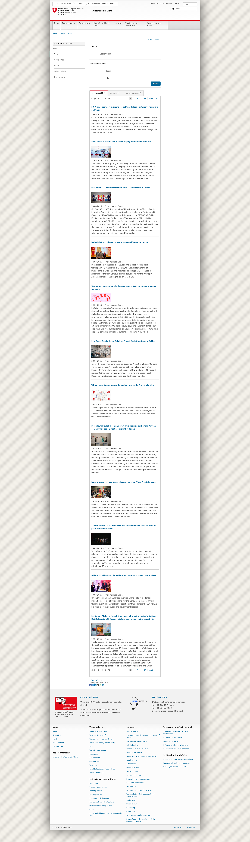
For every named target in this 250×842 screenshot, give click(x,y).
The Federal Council (64, 4)
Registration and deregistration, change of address (143, 736)
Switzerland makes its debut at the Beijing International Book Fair (121, 141)
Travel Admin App (96, 773)
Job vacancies (57, 746)
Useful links (130, 800)
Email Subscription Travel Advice (102, 769)
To (109, 78)
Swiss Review (131, 804)
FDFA (81, 4)
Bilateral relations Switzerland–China (178, 759)
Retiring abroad (95, 794)
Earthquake (93, 754)
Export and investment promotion (176, 763)
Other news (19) (133, 93)
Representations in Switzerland (101, 802)
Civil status (130, 811)
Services (118, 23)
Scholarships (131, 786)
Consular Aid (94, 761)
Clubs (91, 809)
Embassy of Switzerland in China (65, 757)
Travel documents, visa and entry (102, 743)
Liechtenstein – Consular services (139, 790)
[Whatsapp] (100, 685)
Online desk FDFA (89, 697)
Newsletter (56, 735)
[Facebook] (90, 685)
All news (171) (97, 93)
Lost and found (132, 771)
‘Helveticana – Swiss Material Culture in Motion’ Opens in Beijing (120, 187)
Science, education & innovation (176, 767)
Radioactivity (94, 758)
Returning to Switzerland (99, 798)
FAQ (91, 746)
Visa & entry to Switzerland (131, 24)
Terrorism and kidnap (97, 750)
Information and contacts (173, 738)
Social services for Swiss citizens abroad (141, 756)
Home (54, 33)
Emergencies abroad (134, 753)
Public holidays (58, 743)
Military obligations (134, 775)
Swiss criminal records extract (137, 779)
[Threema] (98, 685)
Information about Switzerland (175, 745)
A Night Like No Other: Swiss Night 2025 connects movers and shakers (123, 575)
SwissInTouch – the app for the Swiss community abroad (140, 820)
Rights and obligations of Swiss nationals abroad (105, 814)
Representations (69, 23)
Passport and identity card (136, 741)
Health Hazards (132, 731)
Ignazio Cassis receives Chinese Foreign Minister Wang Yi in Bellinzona (123, 482)
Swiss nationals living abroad (100, 806)
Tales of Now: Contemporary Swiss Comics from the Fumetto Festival (122, 385)
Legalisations (131, 760)
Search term (105, 54)
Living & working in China (101, 24)
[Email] (103, 685)
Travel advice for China (98, 731)
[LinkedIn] (95, 685)
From (108, 71)
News (56, 23)
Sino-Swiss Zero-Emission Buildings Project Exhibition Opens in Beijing (123, 341)
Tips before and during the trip (101, 739)
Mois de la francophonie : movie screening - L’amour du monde (119, 242)
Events (54, 739)
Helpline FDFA (159, 697)
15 (145, 98)
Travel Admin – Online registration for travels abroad (141, 795)
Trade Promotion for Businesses (138, 815)
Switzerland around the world (102, 4)
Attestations (131, 764)
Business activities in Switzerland (176, 749)
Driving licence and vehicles (137, 749)
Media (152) (115, 93)
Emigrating (93, 783)
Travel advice (84, 23)
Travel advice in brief (97, 735)
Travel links (93, 765)
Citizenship (130, 808)
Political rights (132, 745)
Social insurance (132, 768)
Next (151, 98)
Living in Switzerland (171, 741)
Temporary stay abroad (98, 787)
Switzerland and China (154, 24)
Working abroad (95, 791)
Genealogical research (135, 783)
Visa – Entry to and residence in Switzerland (175, 732)
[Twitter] (93, 685)
